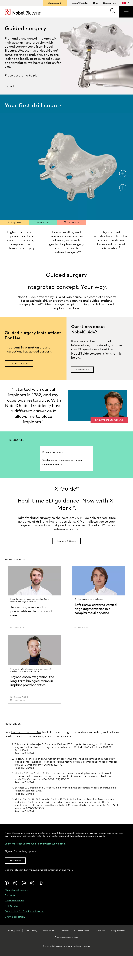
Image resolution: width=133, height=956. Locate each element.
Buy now (15, 222)
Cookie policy (31, 931)
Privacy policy (13, 931)
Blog (95, 2)
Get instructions (19, 363)
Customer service (14, 900)
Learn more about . (35, 843)
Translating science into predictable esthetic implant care (31, 611)
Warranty (64, 931)
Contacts (10, 895)
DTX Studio (11, 906)
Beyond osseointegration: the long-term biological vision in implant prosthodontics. (32, 681)
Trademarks (100, 931)
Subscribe (15, 860)
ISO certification (81, 931)
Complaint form (118, 931)
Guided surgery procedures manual (62, 459)
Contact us (109, 2)
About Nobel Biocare (16, 889)
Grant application (15, 916)
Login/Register (79, 2)
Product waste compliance (66, 937)
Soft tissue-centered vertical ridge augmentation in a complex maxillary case (96, 609)
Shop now (53, 2)
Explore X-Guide (66, 540)
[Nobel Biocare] (20, 11)
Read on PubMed (24, 753)
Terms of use (48, 931)
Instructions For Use (26, 732)
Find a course (44, 222)
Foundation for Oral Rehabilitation (24, 911)
